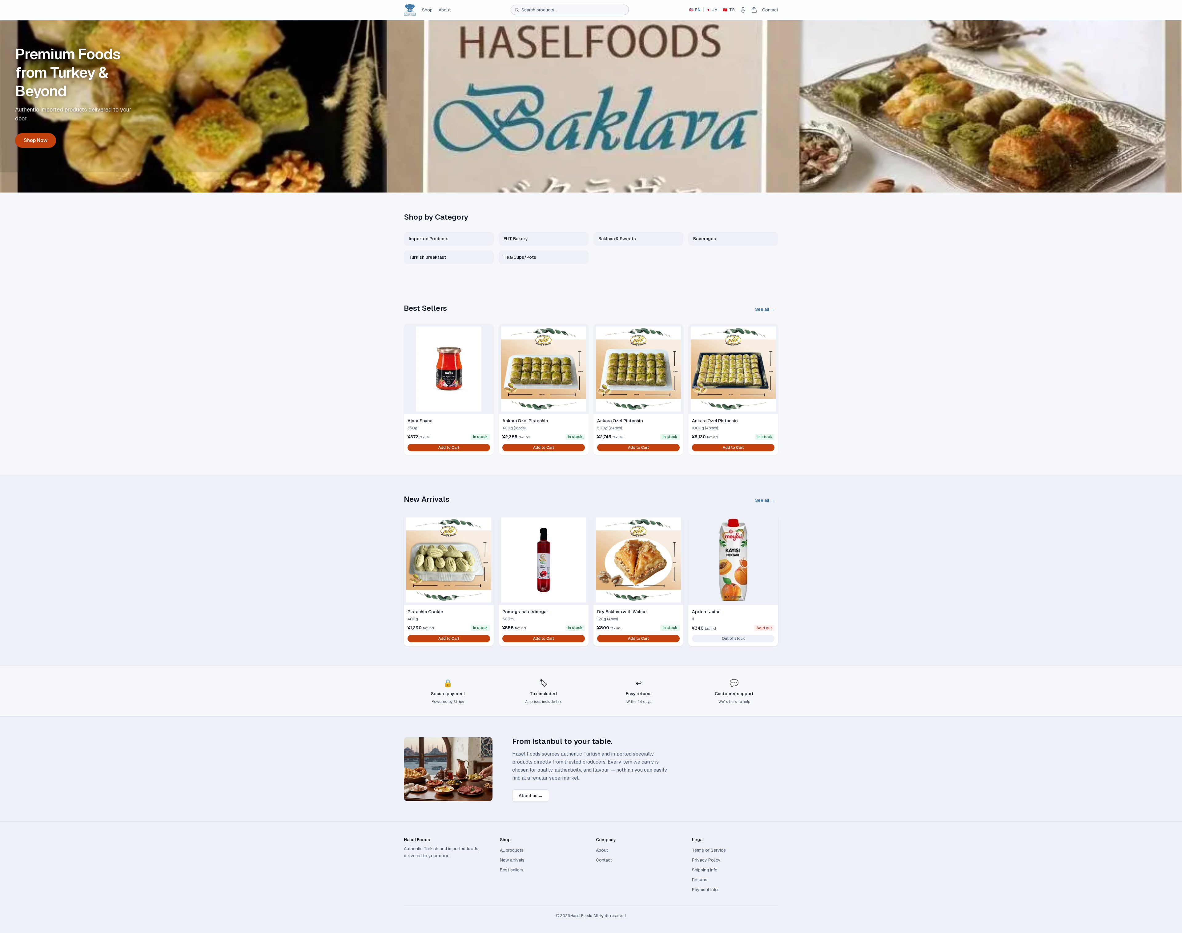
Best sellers (511, 870)
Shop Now (35, 140)
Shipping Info (705, 870)
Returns (699, 879)
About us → (531, 795)
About (445, 10)
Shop (427, 10)
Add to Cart (448, 447)
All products (512, 850)
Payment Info (705, 889)
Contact (770, 10)
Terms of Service (709, 850)
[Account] (743, 10)
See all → (764, 309)
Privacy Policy (706, 860)
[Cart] (754, 10)
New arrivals (512, 860)
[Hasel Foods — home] (410, 10)
